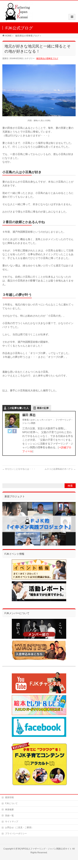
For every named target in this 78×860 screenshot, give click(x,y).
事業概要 (9, 809)
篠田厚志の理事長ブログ (47, 58)
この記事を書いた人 (18, 408)
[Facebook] (14, 431)
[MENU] (72, 17)
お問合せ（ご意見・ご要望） (19, 827)
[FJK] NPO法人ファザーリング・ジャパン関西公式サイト (44, 848)
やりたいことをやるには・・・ (19, 469)
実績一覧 (9, 815)
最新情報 (9, 797)
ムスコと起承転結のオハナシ (60, 469)
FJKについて (11, 803)
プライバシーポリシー (16, 833)
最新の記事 (43, 408)
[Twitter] (10, 431)
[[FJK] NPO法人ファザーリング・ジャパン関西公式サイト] (18, 18)
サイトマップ (11, 821)
